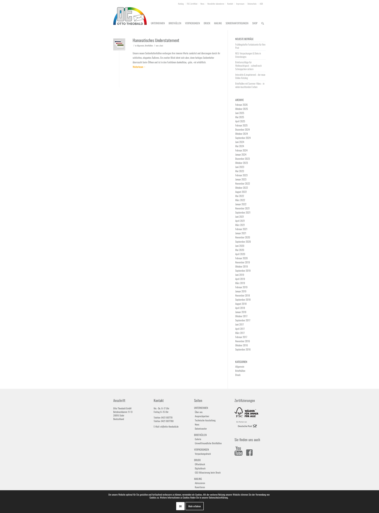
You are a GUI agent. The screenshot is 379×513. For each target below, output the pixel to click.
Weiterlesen (138, 67)
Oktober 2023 (241, 163)
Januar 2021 (240, 233)
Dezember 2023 (242, 158)
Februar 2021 (241, 229)
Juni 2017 (239, 324)
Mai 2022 (239, 196)
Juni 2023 (239, 167)
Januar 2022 (240, 204)
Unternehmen (201, 408)
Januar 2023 (240, 179)
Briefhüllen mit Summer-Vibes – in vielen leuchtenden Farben (249, 85)
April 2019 (240, 279)
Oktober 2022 (241, 187)
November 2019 (242, 262)
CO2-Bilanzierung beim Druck (208, 472)
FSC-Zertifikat (192, 3)
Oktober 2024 (241, 133)
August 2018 (240, 304)
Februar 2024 (241, 150)
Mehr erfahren (194, 506)
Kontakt (230, 3)
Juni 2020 (239, 246)
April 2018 (240, 308)
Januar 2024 (240, 154)
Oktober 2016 (241, 345)
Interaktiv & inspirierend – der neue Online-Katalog (250, 76)
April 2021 (240, 221)
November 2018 (242, 295)
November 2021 (242, 208)
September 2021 (242, 212)
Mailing (198, 479)
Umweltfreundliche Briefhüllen (208, 443)
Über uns (199, 412)
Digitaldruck (200, 468)
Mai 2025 (239, 117)
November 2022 (242, 183)
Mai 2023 (239, 171)
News (202, 3)
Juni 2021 (239, 216)
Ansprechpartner (202, 416)
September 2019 (243, 270)
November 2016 (242, 341)
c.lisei (161, 45)
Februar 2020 (241, 258)
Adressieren (200, 483)
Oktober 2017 (241, 316)
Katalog (181, 3)
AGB (261, 3)
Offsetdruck (200, 464)
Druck (237, 375)
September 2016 (243, 349)
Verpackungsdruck (203, 453)
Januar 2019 (240, 291)
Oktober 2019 (241, 266)
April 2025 (240, 121)
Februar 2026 (241, 104)
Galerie (198, 439)
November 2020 (242, 237)
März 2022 (240, 200)
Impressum (240, 3)
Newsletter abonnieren (215, 3)
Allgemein (140, 45)
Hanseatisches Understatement (156, 40)
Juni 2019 (239, 275)
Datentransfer (201, 428)
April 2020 (240, 254)
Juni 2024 (239, 142)
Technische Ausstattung (205, 420)
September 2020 (243, 241)
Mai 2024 (239, 146)
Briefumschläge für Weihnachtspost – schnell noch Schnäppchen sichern (248, 65)
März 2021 (240, 225)
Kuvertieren (200, 487)
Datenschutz (252, 3)
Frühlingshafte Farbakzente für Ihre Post (250, 46)
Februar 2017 (241, 337)
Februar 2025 (241, 125)
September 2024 (243, 138)
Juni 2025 (239, 113)
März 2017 (240, 333)
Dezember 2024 (242, 129)
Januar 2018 (240, 312)
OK (180, 506)
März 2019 (240, 283)
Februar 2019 (241, 287)
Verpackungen (201, 449)
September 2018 (242, 299)
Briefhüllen (149, 45)
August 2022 (241, 192)
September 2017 (242, 320)
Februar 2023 (241, 175)
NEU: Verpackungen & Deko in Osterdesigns (248, 55)
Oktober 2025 (241, 109)
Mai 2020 (239, 250)
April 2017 (240, 329)
